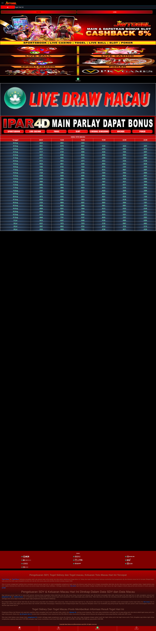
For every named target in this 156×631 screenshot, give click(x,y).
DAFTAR (38, 12)
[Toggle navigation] (2, 3)
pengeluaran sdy (6, 597)
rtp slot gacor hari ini (26, 614)
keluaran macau (18, 597)
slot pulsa (73, 586)
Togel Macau (15, 579)
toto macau (147, 601)
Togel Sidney (5, 579)
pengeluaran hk (32, 617)
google (4, 587)
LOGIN (114, 12)
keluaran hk (73, 612)
